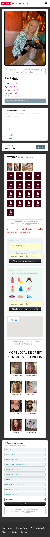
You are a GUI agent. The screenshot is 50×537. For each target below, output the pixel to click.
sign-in (41, 70)
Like (41, 147)
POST (25, 504)
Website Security (38, 528)
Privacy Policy (22, 528)
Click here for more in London (14, 96)
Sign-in (33, 532)
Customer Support (20, 532)
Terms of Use (7, 528)
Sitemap (5, 532)
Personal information (18, 100)
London (16, 93)
